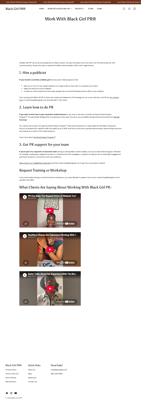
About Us (31, 370)
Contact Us (32, 382)
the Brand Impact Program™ (45, 137)
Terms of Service (12, 374)
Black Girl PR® (15, 9)
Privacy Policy (11, 370)
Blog (29, 374)
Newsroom (32, 378)
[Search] (124, 9)
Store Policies (11, 378)
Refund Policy (11, 382)
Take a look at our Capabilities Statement (35, 163)
